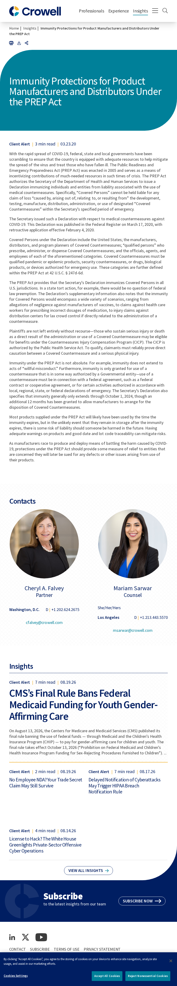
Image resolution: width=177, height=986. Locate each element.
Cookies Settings (16, 976)
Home (14, 28)
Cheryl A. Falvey (44, 588)
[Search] (165, 11)
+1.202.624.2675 (65, 609)
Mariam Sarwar (133, 588)
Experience (118, 11)
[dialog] (88, 969)
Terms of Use (67, 949)
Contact (17, 949)
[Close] (170, 961)
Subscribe (40, 949)
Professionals (91, 11)
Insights (140, 11)
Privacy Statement (102, 949)
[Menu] (155, 11)
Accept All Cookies (107, 976)
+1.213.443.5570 (154, 617)
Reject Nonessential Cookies (148, 976)
